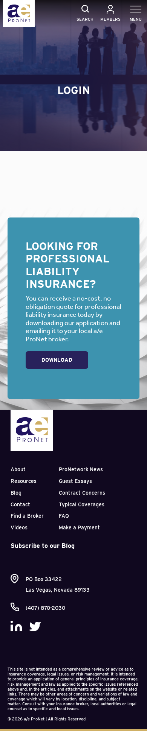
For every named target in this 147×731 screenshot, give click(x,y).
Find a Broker (27, 516)
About (18, 469)
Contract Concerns (82, 493)
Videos (19, 527)
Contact (20, 504)
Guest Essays (75, 481)
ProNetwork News (81, 469)
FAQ (64, 516)
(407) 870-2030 (45, 608)
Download (56, 360)
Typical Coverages (81, 504)
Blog (16, 493)
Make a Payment (79, 527)
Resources (24, 481)
